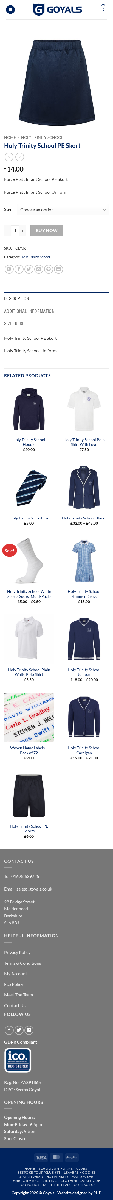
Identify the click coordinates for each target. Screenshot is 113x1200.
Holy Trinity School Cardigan (84, 750)
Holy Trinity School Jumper (84, 672)
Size (7, 209)
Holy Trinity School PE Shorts (29, 828)
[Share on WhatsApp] (9, 269)
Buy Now (47, 230)
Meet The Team (18, 994)
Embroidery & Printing (35, 1181)
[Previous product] (19, 157)
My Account (15, 973)
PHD (96, 1192)
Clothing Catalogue (80, 1181)
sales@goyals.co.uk (34, 888)
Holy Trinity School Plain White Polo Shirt (29, 672)
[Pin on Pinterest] (48, 269)
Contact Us (15, 1005)
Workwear (83, 1176)
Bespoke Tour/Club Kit (39, 1172)
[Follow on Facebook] (9, 1030)
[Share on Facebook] (19, 269)
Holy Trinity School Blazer (84, 518)
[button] (10, 9)
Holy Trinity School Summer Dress (84, 594)
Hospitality (57, 1176)
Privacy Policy (17, 952)
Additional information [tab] (29, 311)
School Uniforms (56, 1168)
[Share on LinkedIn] (58, 269)
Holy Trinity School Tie (29, 518)
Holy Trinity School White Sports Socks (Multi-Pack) (29, 594)
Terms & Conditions (22, 963)
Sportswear (31, 1176)
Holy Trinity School (42, 137)
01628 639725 (25, 876)
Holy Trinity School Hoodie (29, 442)
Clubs (81, 1168)
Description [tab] (16, 298)
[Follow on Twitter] (19, 1030)
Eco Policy (13, 984)
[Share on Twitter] (28, 269)
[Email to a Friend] (38, 269)
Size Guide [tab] (14, 323)
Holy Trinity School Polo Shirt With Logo (84, 442)
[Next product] (9, 157)
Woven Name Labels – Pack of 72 (29, 750)
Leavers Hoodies (79, 1172)
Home (10, 137)
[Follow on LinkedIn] (28, 1030)
